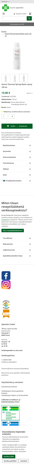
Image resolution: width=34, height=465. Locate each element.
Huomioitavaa (8, 163)
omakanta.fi (5, 220)
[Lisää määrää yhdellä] (12, 116)
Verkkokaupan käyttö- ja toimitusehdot (14, 395)
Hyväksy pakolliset (10, 461)
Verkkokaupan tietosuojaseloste (12, 391)
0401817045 (7, 360)
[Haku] (29, 18)
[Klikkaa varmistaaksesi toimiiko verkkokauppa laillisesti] (17, 420)
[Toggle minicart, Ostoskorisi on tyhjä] (30, 13)
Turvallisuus (7, 238)
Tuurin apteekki (16, 7)
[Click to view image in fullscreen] (17, 56)
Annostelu (7, 151)
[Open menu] (3, 13)
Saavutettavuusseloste (9, 387)
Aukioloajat (4, 1)
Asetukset (23, 461)
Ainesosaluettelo (9, 157)
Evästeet (4, 393)
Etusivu (3, 32)
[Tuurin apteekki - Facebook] (17, 275)
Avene (9, 107)
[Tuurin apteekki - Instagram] (17, 284)
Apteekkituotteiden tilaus (13, 256)
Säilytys (6, 169)
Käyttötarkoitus (9, 145)
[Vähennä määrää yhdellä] (3, 116)
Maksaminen (8, 244)
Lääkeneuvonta (9, 250)
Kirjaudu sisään (21, 14)
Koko (5, 175)
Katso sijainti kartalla (10, 329)
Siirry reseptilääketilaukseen (12, 231)
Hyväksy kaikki (9, 456)
